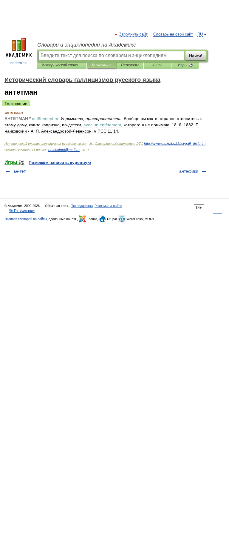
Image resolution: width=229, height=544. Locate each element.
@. (64, 150)
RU (200, 34)
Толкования (101, 65)
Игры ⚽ (185, 65)
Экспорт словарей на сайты (25, 219)
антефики (188, 171)
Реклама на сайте (108, 206)
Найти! (195, 55)
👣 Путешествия (22, 210)
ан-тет (19, 171)
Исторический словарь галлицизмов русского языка (62, 65)
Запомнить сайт (134, 34)
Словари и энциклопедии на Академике (86, 45)
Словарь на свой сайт (173, 34)
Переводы (130, 65)
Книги (157, 65)
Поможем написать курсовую (60, 162)
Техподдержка (82, 206)
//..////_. (174, 144)
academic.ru (19, 63)
